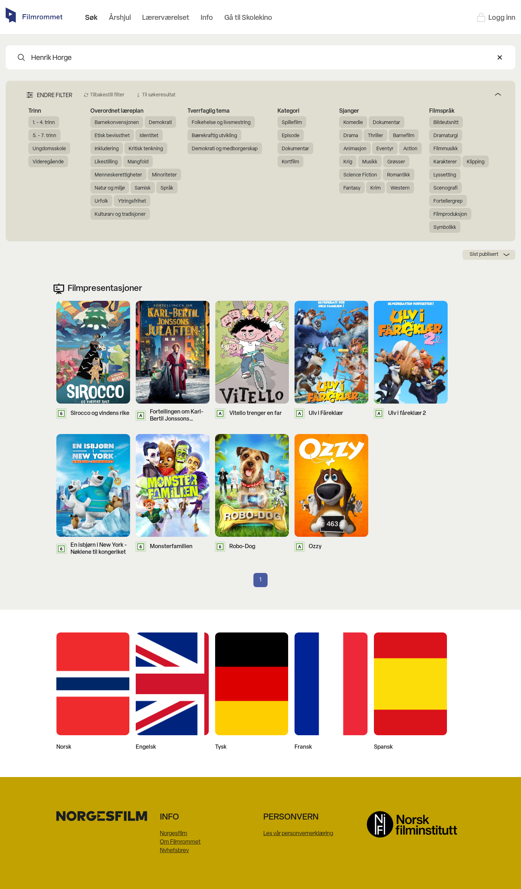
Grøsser (396, 162)
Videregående (48, 162)
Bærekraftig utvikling (214, 136)
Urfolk (101, 201)
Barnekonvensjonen (117, 122)
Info (207, 18)
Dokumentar (295, 149)
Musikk (369, 162)
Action (410, 149)
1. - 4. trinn (44, 122)
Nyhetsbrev (174, 851)
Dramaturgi (445, 136)
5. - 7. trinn (44, 136)
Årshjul (120, 18)
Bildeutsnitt (446, 122)
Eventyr (384, 149)
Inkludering (107, 149)
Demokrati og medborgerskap (225, 149)
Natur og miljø (110, 188)
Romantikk (398, 175)
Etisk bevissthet (112, 136)
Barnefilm (403, 136)
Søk (91, 18)
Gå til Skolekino (248, 18)
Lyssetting (444, 175)
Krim (375, 188)
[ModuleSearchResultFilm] (21, 57)
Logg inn (501, 18)
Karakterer (445, 162)
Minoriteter (164, 175)
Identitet (149, 136)
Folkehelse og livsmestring (221, 122)
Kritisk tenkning (146, 149)
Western (400, 188)
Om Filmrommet (180, 842)
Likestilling (106, 162)
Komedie (353, 122)
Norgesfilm (173, 834)
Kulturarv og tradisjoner (120, 214)
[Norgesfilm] (105, 816)
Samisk (143, 188)
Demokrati (160, 122)
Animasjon (354, 149)
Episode (290, 136)
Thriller (375, 136)
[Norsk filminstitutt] (416, 824)
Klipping (475, 162)
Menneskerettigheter (118, 175)
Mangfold (138, 162)
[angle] (341, 94)
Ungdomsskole (49, 149)
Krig (347, 162)
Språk (167, 188)
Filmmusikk (445, 149)
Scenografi (445, 188)
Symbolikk (444, 227)
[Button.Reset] (499, 57)
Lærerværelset (165, 18)
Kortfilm (290, 162)
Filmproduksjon (450, 214)
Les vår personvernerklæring (298, 834)
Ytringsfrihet (132, 201)
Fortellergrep (448, 201)
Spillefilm (292, 122)
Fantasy (351, 188)
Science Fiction (360, 175)
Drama (350, 136)
